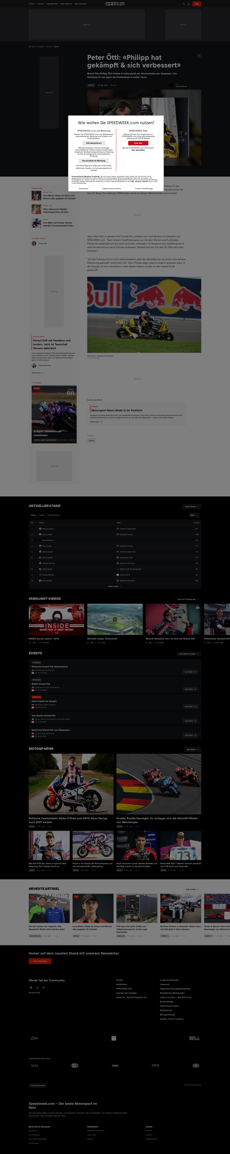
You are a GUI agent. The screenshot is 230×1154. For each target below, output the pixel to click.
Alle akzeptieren (93, 143)
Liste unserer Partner (139, 181)
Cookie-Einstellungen (144, 189)
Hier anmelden (138, 150)
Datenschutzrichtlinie (111, 189)
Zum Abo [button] (138, 143)
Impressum (83, 189)
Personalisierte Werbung (93, 161)
